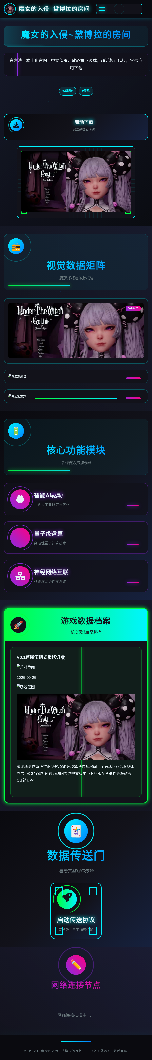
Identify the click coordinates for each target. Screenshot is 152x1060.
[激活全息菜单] (119, 9)
